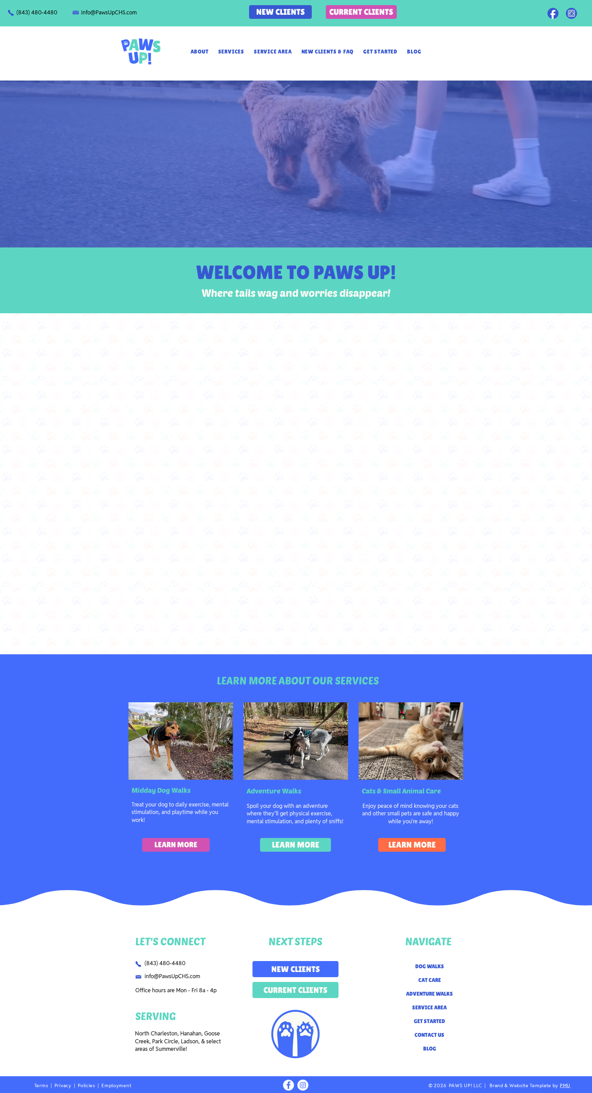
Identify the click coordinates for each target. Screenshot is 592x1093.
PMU (565, 1085)
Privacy (64, 1085)
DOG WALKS (429, 966)
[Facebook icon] (552, 13)
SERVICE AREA (429, 1007)
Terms (41, 1085)
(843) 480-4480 (165, 963)
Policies (87, 1085)
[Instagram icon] (571, 13)
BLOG (429, 1048)
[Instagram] (302, 1085)
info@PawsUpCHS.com (172, 976)
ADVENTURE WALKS (429, 994)
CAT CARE (429, 980)
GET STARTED (429, 1021)
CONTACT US (429, 1035)
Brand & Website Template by (525, 1085)
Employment (116, 1085)
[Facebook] (288, 1085)
